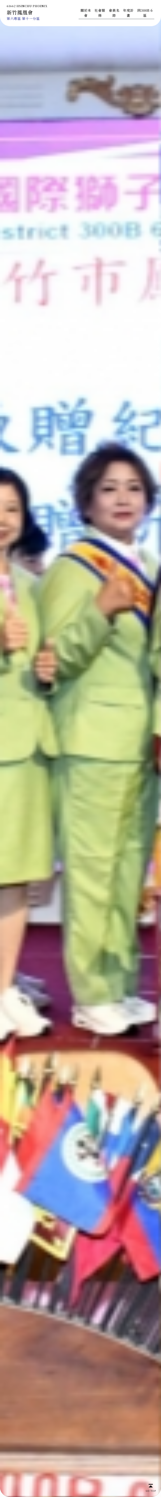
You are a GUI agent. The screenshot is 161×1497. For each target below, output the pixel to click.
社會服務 (100, 13)
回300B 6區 (145, 13)
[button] (155, 748)
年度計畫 (128, 13)
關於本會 (85, 13)
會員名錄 (114, 13)
